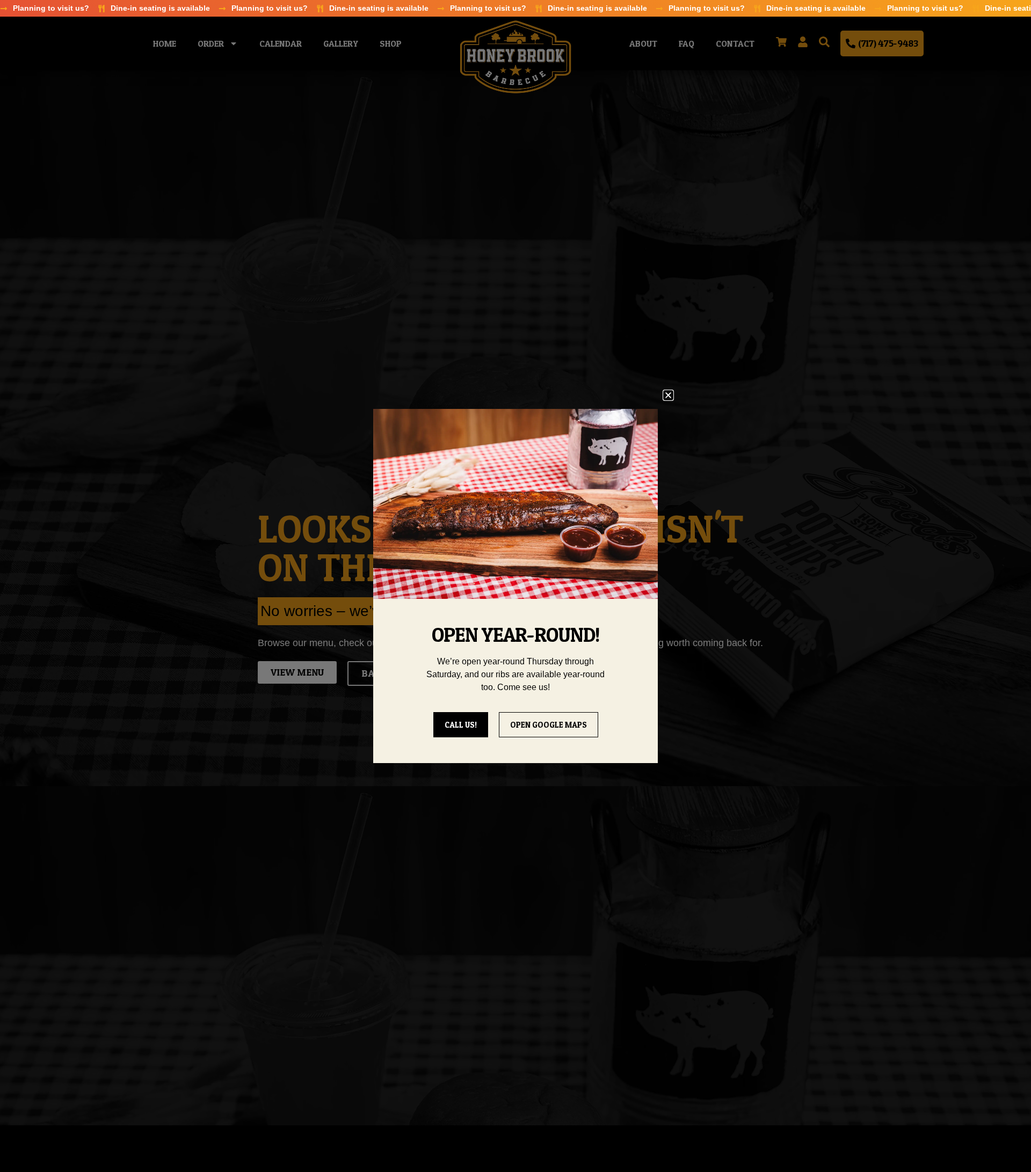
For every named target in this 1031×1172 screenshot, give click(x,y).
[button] (668, 395)
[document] (515, 586)
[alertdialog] (515, 8)
